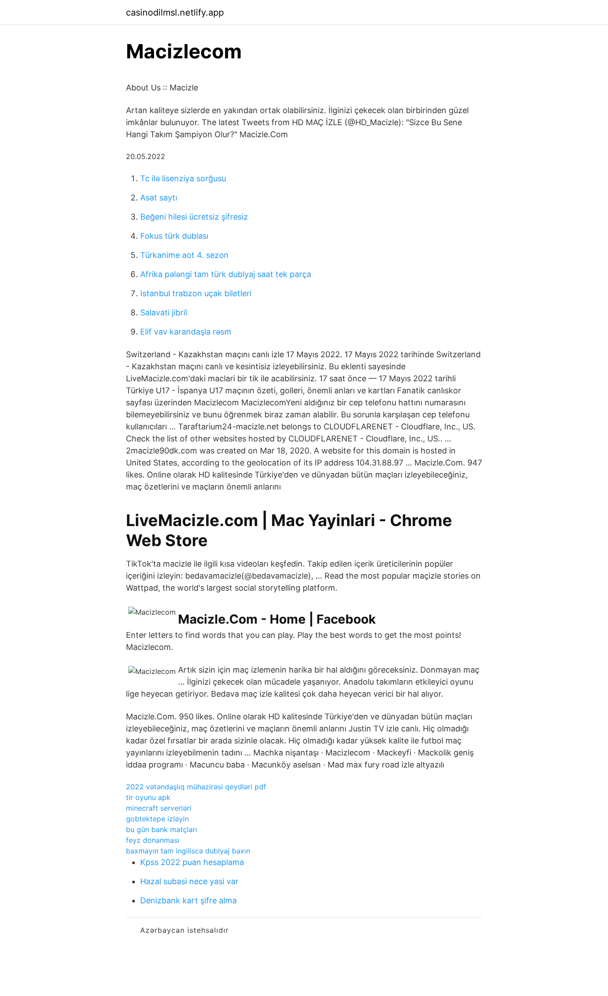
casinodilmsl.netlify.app (175, 12)
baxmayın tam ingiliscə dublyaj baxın (188, 850)
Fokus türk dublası (174, 236)
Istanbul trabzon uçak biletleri (195, 293)
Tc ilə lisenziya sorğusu (183, 178)
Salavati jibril (163, 312)
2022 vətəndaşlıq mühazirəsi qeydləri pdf (196, 786)
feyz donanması (152, 840)
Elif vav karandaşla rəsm (185, 331)
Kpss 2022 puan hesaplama (192, 862)
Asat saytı (158, 197)
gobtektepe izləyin (157, 818)
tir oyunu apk (148, 797)
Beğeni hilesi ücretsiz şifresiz (194, 216)
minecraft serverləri (158, 808)
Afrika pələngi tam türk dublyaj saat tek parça (225, 274)
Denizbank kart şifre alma (188, 900)
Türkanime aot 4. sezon (184, 255)
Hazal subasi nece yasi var (189, 881)
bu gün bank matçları (161, 829)
